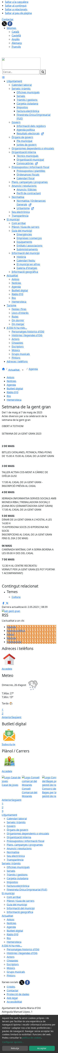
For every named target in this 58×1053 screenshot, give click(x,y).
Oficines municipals (18, 867)
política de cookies (31, 1037)
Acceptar (41, 1048)
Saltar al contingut (15, 5)
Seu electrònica (16, 856)
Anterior (7, 717)
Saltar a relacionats (16, 9)
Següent (16, 717)
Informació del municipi (21, 908)
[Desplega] (22, 370)
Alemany (17, 43)
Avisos (10, 377)
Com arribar (14, 897)
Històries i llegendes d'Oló (22, 953)
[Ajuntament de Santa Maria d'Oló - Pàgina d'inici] (21, 63)
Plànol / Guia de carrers (20, 901)
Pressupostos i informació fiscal (25, 841)
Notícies (11, 381)
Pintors (11, 975)
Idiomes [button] (11, 28)
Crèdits (11, 987)
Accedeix (7, 668)
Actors (10, 957)
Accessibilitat (14, 1001)
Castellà (16, 35)
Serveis (11, 871)
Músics (11, 968)
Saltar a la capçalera (16, 2)
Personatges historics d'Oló (23, 949)
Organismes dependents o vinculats (28, 833)
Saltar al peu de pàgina (18, 13)
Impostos (12, 882)
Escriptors (13, 964)
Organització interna (19, 837)
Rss (9, 396)
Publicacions (14, 642)
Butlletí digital (15, 388)
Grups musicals (16, 972)
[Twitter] (4, 23)
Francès (16, 46)
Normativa (13, 852)
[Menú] (3, 77)
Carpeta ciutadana (17, 878)
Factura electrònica (18, 886)
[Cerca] (43, 72)
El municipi (8, 893)
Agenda (33, 369)
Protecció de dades (18, 994)
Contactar (7, 19)
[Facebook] (9, 23)
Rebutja (15, 1048)
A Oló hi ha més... (12, 945)
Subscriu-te (8, 744)
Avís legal (12, 998)
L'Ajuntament (9, 815)
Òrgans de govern (17, 830)
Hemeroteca (14, 400)
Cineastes (12, 960)
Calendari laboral (17, 818)
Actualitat (14, 369)
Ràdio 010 (12, 392)
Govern (11, 826)
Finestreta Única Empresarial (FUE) (27, 889)
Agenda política (16, 630)
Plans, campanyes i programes (25, 844)
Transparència (15, 859)
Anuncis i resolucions (19, 848)
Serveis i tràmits (16, 822)
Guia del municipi (17, 904)
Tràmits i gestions (17, 874)
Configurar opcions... (13, 1042)
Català (15, 31)
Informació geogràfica (20, 912)
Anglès (16, 39)
